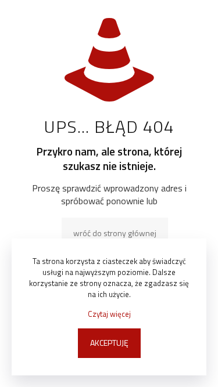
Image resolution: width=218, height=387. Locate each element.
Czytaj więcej (109, 314)
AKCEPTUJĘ (109, 343)
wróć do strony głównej (114, 233)
